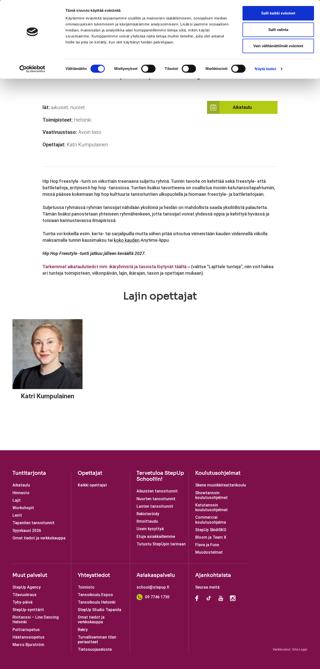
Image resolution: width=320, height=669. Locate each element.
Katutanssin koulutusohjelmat (211, 507)
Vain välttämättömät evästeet (278, 46)
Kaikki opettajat (92, 485)
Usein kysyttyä (150, 528)
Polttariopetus (26, 629)
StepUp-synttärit (28, 609)
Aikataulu (242, 107)
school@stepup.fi (152, 587)
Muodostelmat (209, 552)
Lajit (16, 500)
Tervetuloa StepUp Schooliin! (160, 476)
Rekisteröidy (147, 513)
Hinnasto (21, 492)
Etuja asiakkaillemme (155, 536)
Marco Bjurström (28, 644)
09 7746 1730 (157, 597)
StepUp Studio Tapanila (99, 609)
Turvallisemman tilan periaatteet (97, 639)
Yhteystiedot (94, 575)
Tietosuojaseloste (95, 649)
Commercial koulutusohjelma (210, 519)
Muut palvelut (29, 575)
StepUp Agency (26, 587)
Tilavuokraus (24, 594)
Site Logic (300, 649)
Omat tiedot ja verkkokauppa (39, 538)
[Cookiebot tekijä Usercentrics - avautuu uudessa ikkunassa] (32, 69)
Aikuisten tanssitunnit (157, 491)
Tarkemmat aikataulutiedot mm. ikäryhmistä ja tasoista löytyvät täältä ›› (116, 266)
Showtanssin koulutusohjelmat (211, 495)
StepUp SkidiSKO (210, 529)
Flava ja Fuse (207, 544)
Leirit (17, 515)
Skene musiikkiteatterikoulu (220, 485)
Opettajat (90, 473)
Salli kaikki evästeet (278, 13)
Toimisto (86, 587)
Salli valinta (278, 29)
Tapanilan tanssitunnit (33, 522)
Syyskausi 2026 (26, 530)
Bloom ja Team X (210, 537)
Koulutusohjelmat (217, 473)
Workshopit (23, 507)
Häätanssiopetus (28, 637)
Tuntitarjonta (29, 473)
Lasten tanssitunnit (154, 506)
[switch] (148, 69)
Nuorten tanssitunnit (156, 498)
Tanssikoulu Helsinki (97, 602)
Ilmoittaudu (147, 521)
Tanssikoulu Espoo (95, 594)
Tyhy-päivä (22, 602)
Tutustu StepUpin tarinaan (161, 544)
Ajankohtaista (213, 575)
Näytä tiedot (265, 69)
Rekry (83, 629)
